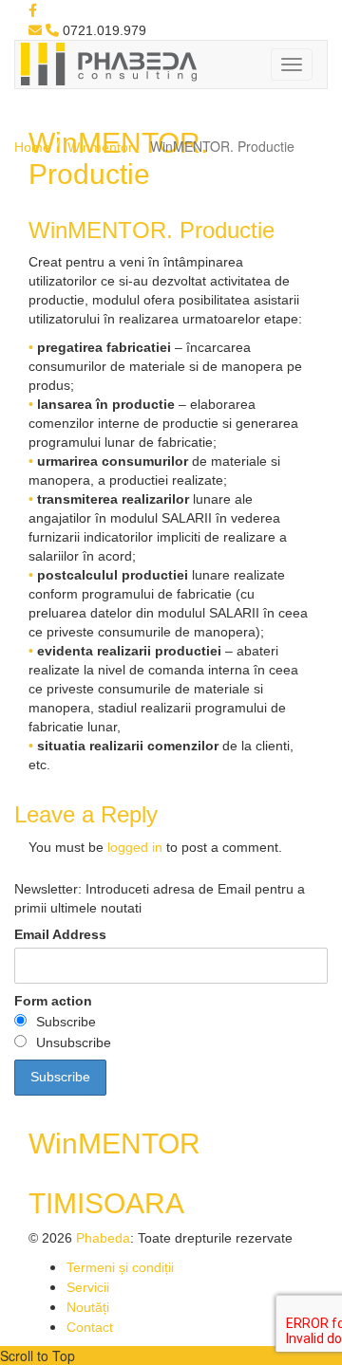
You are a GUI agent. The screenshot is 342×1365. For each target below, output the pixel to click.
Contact (89, 1327)
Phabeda (103, 1237)
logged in (134, 847)
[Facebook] (32, 10)
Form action (53, 1000)
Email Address (60, 934)
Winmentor (100, 147)
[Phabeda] (108, 62)
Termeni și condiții (120, 1267)
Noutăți (87, 1307)
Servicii (87, 1287)
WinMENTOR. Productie (151, 230)
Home (32, 147)
